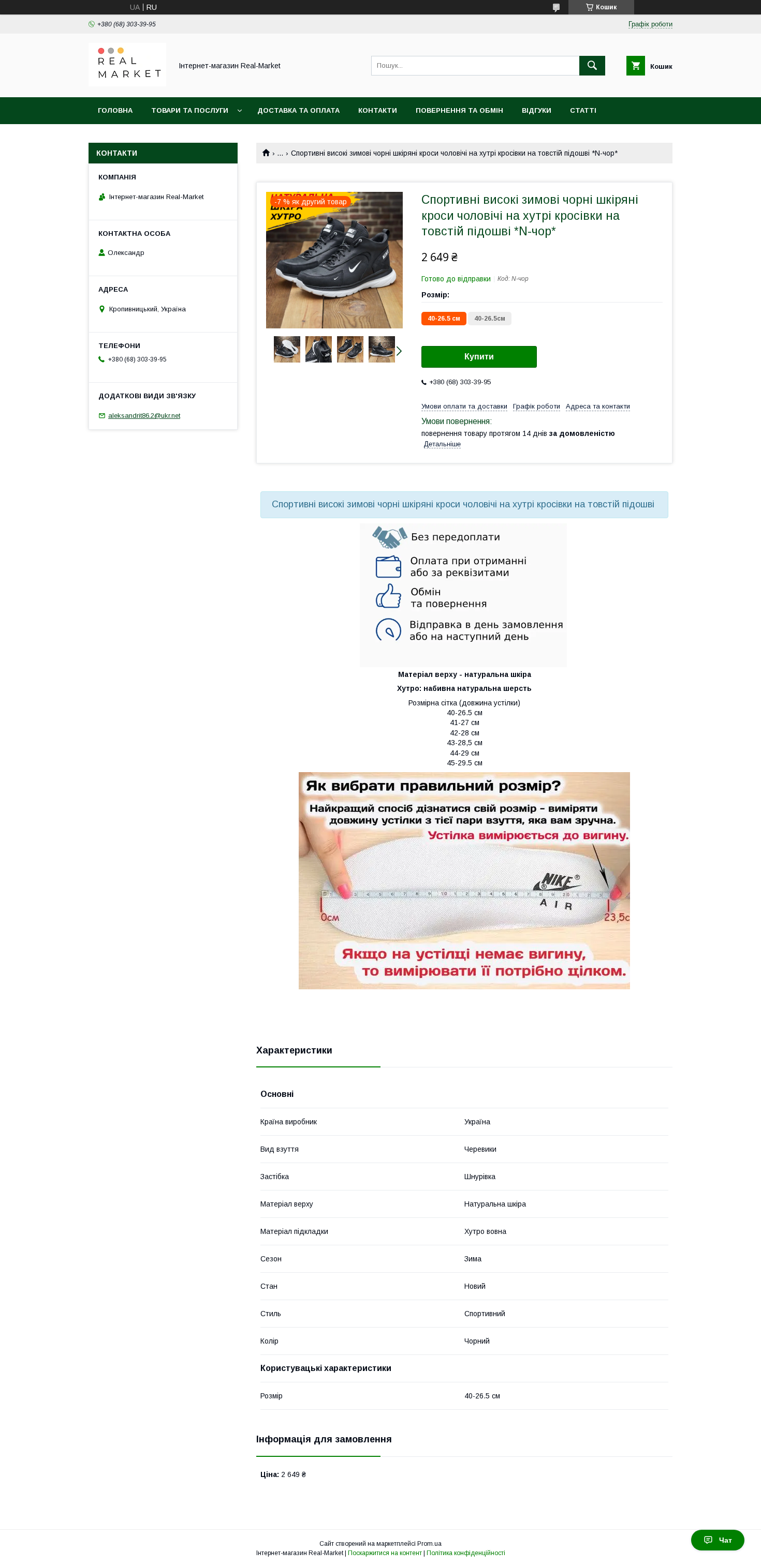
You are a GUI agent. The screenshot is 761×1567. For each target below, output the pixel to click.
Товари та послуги (189, 110)
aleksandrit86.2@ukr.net (144, 415)
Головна (115, 110)
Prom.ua (429, 1543)
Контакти (377, 110)
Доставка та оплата (298, 110)
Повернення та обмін (459, 110)
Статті (583, 110)
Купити (479, 356)
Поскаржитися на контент (385, 1553)
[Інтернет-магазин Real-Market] (127, 84)
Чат (725, 1540)
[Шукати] (592, 66)
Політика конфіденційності (466, 1553)
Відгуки (536, 110)
